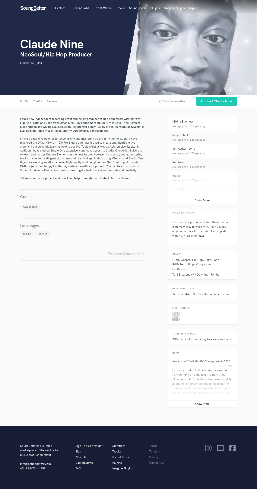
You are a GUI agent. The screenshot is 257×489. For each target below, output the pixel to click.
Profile (24, 101)
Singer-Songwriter (199, 264)
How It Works (103, 8)
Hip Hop (197, 260)
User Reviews (84, 463)
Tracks (120, 8)
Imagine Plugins (174, 8)
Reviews (52, 101)
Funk (175, 260)
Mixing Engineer (182, 121)
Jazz (208, 260)
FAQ (78, 468)
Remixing (178, 162)
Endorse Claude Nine (126, 254)
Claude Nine (30, 206)
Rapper (177, 176)
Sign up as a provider (89, 446)
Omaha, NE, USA (31, 63)
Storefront (118, 446)
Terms (153, 446)
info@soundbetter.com (35, 464)
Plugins (155, 8)
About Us (81, 457)
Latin (216, 260)
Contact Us (156, 463)
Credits (37, 101)
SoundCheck (137, 8)
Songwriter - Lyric (183, 149)
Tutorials (155, 451)
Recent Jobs (81, 8)
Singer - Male (180, 135)
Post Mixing (179, 189)
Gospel (185, 260)
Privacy (154, 457)
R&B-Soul (178, 264)
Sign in (193, 8)
